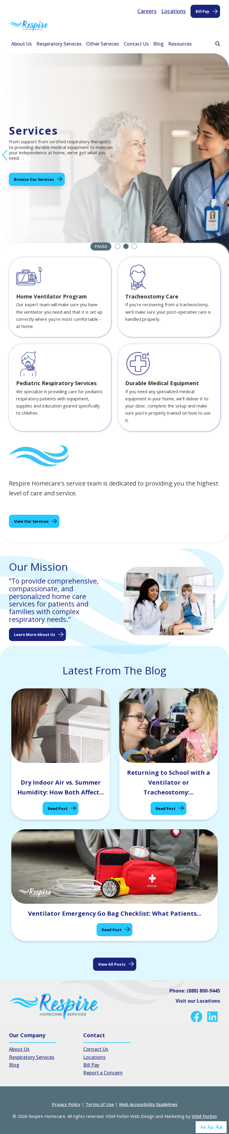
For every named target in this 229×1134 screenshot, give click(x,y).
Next (224, 155)
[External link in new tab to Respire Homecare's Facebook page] (198, 1016)
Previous (5, 155)
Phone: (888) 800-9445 (194, 990)
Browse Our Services (34, 179)
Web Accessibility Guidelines (148, 1104)
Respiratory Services (59, 44)
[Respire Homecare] (28, 26)
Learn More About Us (34, 634)
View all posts (112, 964)
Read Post (58, 808)
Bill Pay (202, 11)
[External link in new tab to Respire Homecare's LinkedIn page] (213, 1016)
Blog (158, 44)
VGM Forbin (204, 1116)
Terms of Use (100, 1104)
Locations (173, 11)
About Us (21, 44)
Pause (101, 246)
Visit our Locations (198, 1001)
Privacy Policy (66, 1104)
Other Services (102, 44)
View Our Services (31, 521)
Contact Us (136, 44)
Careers (147, 11)
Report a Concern (103, 1072)
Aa (202, 1127)
